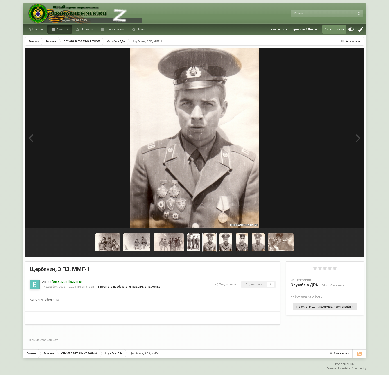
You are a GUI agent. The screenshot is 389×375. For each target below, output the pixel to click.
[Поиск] (359, 13)
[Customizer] (351, 29)
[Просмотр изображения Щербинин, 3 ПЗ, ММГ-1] (209, 242)
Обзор (60, 29)
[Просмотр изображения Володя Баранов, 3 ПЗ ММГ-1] (242, 242)
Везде (345, 13)
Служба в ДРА (304, 284)
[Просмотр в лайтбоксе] (194, 138)
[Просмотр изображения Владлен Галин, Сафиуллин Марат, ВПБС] (193, 242)
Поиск (140, 29)
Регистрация (334, 29)
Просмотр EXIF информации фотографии (324, 306)
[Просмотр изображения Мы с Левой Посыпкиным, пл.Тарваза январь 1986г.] (136, 242)
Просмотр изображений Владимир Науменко (129, 286)
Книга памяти (114, 29)
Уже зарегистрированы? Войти (294, 29)
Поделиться (227, 284)
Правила (86, 29)
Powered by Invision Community (346, 368)
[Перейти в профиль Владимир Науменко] (35, 284)
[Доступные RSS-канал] (359, 353)
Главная (37, 29)
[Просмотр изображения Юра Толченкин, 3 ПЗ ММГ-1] (258, 242)
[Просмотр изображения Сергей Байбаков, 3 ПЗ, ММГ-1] (225, 242)
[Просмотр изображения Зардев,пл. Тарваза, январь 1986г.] (169, 242)
